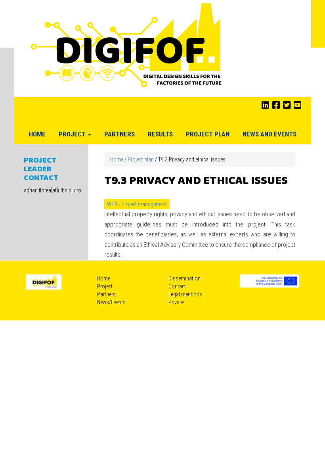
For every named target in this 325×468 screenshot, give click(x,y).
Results (160, 134)
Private (176, 302)
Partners (119, 134)
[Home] (127, 48)
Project (73, 134)
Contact (177, 286)
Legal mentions (185, 294)
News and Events (269, 134)
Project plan (207, 134)
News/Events (111, 302)
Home (37, 134)
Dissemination (184, 278)
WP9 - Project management (137, 204)
